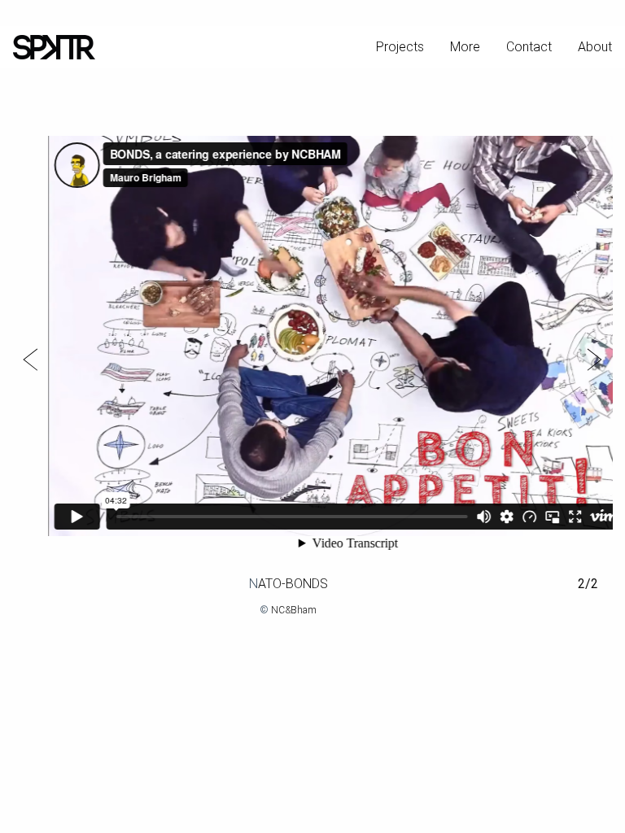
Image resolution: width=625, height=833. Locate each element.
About (595, 47)
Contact (529, 47)
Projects (400, 47)
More (465, 47)
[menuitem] (400, 47)
